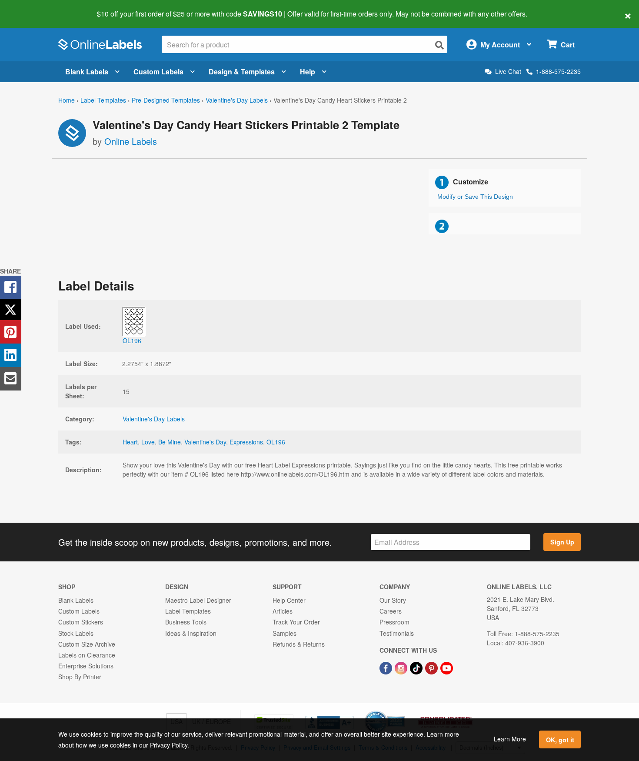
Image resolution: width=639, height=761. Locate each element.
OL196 (275, 441)
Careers (390, 611)
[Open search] (439, 45)
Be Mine (169, 441)
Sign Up (562, 541)
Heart (130, 441)
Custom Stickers (80, 621)
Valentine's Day (205, 441)
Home (66, 100)
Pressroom (394, 621)
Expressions (246, 441)
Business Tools (185, 621)
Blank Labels (86, 72)
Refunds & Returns (299, 644)
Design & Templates (242, 72)
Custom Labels (158, 72)
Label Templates (103, 100)
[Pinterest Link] (432, 667)
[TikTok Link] (417, 667)
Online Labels (130, 141)
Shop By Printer (79, 676)
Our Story (392, 600)
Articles (283, 611)
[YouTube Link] (446, 667)
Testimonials (396, 633)
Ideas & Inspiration (190, 633)
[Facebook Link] (386, 667)
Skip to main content (31, 7)
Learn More (510, 738)
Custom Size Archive (86, 644)
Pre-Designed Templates (166, 100)
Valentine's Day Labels (237, 100)
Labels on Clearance (86, 655)
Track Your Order (296, 621)
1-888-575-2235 (558, 71)
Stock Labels (75, 633)
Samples (284, 633)
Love (148, 441)
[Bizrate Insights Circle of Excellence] (402, 711)
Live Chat (508, 71)
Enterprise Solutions (85, 665)
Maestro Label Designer (198, 600)
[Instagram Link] (402, 667)
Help (307, 72)
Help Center (289, 600)
